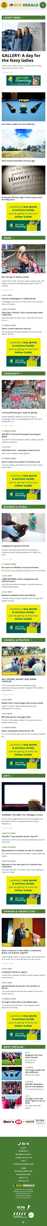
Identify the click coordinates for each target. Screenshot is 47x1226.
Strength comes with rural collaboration (19, 1002)
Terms (18, 1198)
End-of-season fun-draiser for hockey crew (21, 462)
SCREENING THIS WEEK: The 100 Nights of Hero (22, 815)
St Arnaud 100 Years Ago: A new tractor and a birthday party (22, 198)
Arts (7, 775)
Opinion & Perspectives (19, 911)
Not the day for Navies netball (15, 277)
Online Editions (23, 1174)
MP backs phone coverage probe (16, 717)
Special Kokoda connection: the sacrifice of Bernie (21, 987)
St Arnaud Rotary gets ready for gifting (19, 412)
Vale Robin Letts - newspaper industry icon (21, 450)
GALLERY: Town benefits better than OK (20, 836)
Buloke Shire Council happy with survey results (22, 703)
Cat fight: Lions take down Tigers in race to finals (35, 1100)
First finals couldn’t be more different (18, 124)
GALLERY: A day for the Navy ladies (21, 58)
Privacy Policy (26, 1198)
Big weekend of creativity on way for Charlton (22, 850)
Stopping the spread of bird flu (15, 546)
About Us (23, 1178)
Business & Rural (15, 506)
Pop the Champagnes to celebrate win (19, 298)
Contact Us (23, 1181)
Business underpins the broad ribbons (18, 595)
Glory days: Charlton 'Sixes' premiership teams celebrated (22, 313)
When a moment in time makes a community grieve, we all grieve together (21, 951)
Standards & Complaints (23, 1196)
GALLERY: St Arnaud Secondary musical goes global (21, 435)
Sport (8, 237)
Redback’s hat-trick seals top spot (33, 1056)
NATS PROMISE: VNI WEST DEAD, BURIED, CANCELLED (19, 680)
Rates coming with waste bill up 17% (18, 731)
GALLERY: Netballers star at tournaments (34, 1085)
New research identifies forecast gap (18, 161)
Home (23, 1168)
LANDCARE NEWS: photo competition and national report (20, 580)
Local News (7, 295)
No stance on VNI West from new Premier (20, 567)
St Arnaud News (9, 325)
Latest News (12, 17)
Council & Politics (16, 640)
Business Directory (23, 1171)
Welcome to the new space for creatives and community (22, 865)
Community (12, 373)
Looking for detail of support (14, 972)
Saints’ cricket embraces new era (16, 328)
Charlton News (9, 309)
